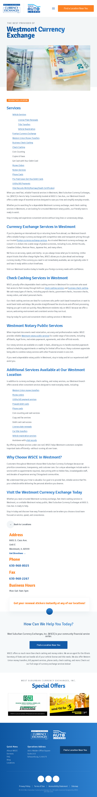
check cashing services (54, 288)
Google (48, 779)
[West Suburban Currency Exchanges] (11, 8)
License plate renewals (22, 426)
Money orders (18, 395)
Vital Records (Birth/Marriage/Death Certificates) (33, 188)
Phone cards (17, 408)
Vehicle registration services (24, 435)
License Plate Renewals (28, 120)
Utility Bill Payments (21, 183)
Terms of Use (39, 786)
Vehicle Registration (26, 129)
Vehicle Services (19, 114)
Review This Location (18, 100)
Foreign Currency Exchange (24, 133)
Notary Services (19, 170)
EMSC (76, 790)
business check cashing (78, 288)
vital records (31, 440)
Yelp (56, 779)
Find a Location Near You (76, 8)
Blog (8, 760)
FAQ (8, 756)
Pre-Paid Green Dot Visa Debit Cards (27, 179)
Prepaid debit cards (20, 404)
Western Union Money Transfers (25, 138)
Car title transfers (19, 431)
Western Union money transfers (25, 390)
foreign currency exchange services (32, 240)
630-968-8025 (19, 566)
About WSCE (12, 750)
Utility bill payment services (24, 399)
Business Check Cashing (22, 142)
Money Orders (18, 165)
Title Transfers (24, 124)
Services (10, 753)
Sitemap (74, 786)
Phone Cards (17, 174)
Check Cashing (18, 147)
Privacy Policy (24, 786)
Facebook (41, 779)
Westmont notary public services (35, 336)
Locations (11, 763)
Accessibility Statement (58, 786)
